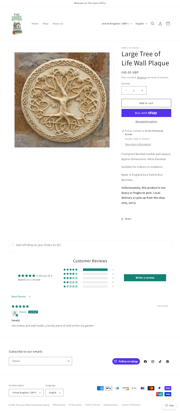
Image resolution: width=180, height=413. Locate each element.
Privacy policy (75, 405)
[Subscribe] (68, 361)
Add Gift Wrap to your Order (38, 245)
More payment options (146, 121)
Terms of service (92, 405)
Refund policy (59, 405)
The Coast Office (23, 405)
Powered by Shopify (40, 405)
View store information (138, 144)
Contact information (130, 405)
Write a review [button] (145, 277)
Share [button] (128, 218)
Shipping (141, 77)
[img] (20, 306)
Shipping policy (111, 405)
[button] (152, 23)
